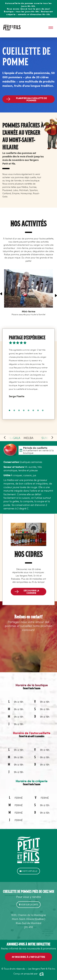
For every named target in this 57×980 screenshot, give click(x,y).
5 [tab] (28, 410)
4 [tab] (23, 410)
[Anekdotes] (42, 974)
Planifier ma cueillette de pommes (31, 99)
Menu (50, 27)
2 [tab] (14, 410)
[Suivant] (52, 437)
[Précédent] (4, 437)
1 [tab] (9, 410)
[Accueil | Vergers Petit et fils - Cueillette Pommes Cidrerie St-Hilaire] (12, 27)
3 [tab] (19, 410)
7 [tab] (38, 410)
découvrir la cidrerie (31, 591)
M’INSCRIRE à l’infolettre (28, 957)
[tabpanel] (28, 374)
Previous (1, 294)
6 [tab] (33, 410)
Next (56, 295)
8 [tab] (42, 410)
